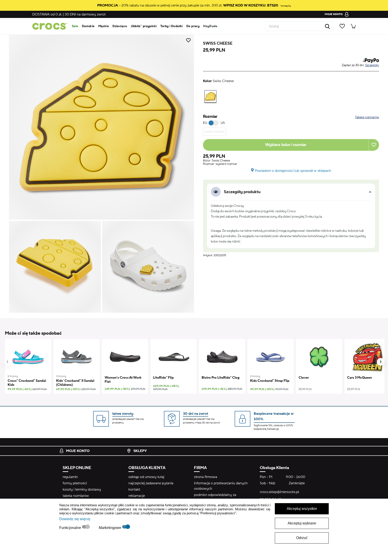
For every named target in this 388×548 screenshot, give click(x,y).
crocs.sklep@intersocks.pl (279, 492)
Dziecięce (119, 26)
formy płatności (75, 483)
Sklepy (140, 451)
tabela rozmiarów (76, 495)
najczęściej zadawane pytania (150, 483)
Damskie (88, 26)
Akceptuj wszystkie (302, 509)
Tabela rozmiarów (367, 117)
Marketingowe (110, 528)
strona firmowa (205, 477)
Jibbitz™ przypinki (144, 26)
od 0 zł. (47, 14)
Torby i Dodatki (171, 26)
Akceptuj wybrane (302, 523)
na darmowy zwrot (85, 14)
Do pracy (193, 26)
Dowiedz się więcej (74, 519)
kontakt (134, 489)
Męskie (103, 26)
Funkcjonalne (70, 528)
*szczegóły (285, 5)
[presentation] (7, 362)
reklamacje (136, 495)
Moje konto (78, 451)
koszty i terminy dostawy (82, 489)
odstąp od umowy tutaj (146, 477)
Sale (75, 26)
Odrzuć (302, 538)
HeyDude (210, 26)
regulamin (70, 477)
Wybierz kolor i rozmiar (285, 144)
